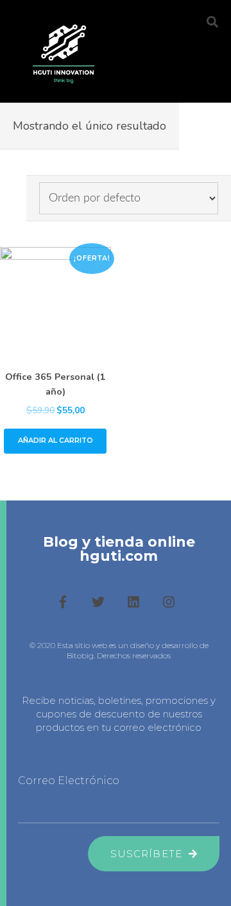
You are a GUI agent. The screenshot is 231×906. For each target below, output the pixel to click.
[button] (177, 25)
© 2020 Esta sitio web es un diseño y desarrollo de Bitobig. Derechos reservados (119, 650)
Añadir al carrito (55, 440)
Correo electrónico (68, 780)
